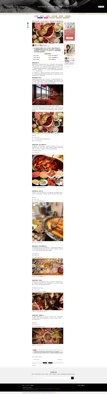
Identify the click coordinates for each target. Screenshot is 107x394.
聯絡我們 (30, 387)
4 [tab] (66, 41)
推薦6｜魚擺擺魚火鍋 (52, 59)
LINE (28, 25)
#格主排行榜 (46, 17)
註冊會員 (45, 362)
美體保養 (69, 53)
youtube (82, 385)
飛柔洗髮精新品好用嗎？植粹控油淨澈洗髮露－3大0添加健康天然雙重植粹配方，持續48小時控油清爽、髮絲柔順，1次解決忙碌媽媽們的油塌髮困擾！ (69, 31)
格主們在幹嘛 (54, 16)
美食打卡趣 (37, 45)
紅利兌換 (27, 387)
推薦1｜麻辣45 (36, 55)
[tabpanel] (69, 31)
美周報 (26, 13)
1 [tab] (64, 41)
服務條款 (55, 392)
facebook (77, 385)
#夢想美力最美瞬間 (66, 17)
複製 (28, 29)
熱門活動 (61, 16)
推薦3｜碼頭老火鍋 (37, 57)
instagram (79, 385)
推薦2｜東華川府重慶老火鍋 (53, 55)
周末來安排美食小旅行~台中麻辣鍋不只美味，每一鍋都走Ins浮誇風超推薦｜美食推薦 (31, 20)
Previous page (36, 359)
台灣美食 (2, 19)
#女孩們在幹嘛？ (59, 17)
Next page (60, 359)
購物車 (83, 13)
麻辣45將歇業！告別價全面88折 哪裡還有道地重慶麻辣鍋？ (42, 19)
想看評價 (70, 38)
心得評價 (48, 16)
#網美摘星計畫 (40, 17)
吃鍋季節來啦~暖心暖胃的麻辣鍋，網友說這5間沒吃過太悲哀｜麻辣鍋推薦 (9, 20)
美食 (0, 19)
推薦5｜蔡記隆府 (36, 59)
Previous (65, 39)
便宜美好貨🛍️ (68, 16)
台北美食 (5, 19)
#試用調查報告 (52, 17)
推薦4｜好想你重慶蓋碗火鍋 (53, 57)
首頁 (32, 19)
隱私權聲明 (24, 387)
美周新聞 (36, 16)
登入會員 (50, 362)
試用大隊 (42, 16)
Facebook (28, 23)
